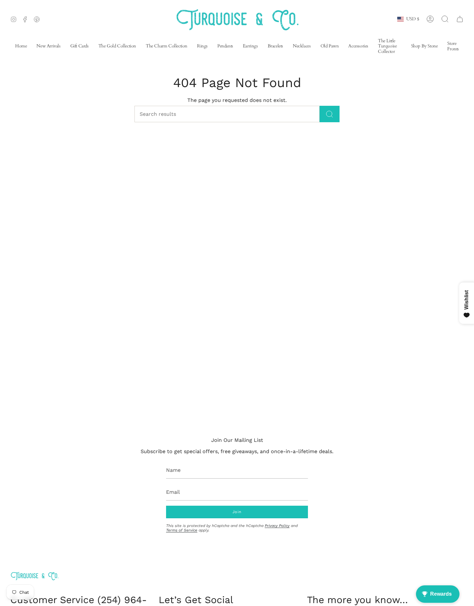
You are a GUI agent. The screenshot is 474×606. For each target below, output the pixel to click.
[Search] (330, 114)
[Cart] (459, 19)
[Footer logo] (34, 575)
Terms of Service (181, 530)
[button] (250, 47)
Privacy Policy (277, 525)
